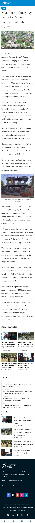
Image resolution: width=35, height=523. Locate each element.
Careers (25, 507)
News (4, 8)
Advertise (10, 507)
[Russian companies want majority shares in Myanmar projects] (26, 357)
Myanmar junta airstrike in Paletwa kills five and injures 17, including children (8, 345)
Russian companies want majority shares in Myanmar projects (25, 365)
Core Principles (18, 507)
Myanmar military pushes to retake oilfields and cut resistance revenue (9, 365)
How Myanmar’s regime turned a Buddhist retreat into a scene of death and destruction (25, 345)
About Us (4, 507)
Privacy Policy (21, 510)
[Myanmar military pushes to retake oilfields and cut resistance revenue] (9, 357)
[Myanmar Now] (6, 2)
